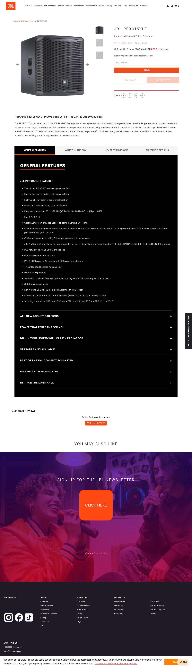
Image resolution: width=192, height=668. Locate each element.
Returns (153, 613)
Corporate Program (83, 605)
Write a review (96, 423)
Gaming (109, 5)
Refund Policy (118, 613)
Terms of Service (119, 601)
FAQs (79, 622)
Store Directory (82, 609)
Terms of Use (118, 605)
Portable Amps (50, 5)
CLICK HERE (96, 505)
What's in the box (75, 150)
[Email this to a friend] (142, 95)
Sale (125, 5)
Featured (27, 5)
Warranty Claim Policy (157, 609)
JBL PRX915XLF (130, 29)
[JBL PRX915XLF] (52, 64)
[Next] (87, 64)
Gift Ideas (118, 5)
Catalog (79, 613)
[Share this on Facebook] (129, 95)
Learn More (163, 49)
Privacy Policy (118, 609)
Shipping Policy (155, 601)
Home (16, 21)
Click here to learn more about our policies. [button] (116, 663)
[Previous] (17, 64)
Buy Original (81, 601)
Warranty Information (157, 605)
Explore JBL (133, 5)
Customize (38, 5)
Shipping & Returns (157, 150)
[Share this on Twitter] (123, 95)
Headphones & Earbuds (95, 5)
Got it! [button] (176, 662)
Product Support (82, 618)
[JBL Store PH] (11, 6)
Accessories (44, 622)
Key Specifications (116, 150)
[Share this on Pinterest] (135, 95)
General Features (35, 150)
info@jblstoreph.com (13, 651)
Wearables (144, 5)
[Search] (172, 6)
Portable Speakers (65, 5)
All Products (26, 21)
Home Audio (79, 5)
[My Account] (168, 6)
